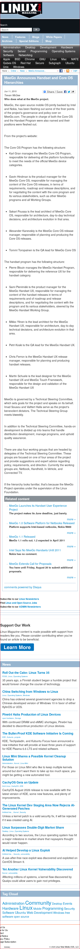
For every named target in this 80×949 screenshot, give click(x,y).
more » (71, 519)
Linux (10, 676)
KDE (4, 737)
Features (20, 37)
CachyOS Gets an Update (20, 782)
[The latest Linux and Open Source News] (67, 70)
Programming (38, 51)
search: (4, 24)
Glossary (7, 947)
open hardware (8, 718)
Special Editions (29, 41)
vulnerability (25, 854)
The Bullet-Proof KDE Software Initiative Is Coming (37, 733)
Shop (48, 41)
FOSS (4, 676)
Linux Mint (24, 763)
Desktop (5, 831)
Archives (7, 41)
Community (38, 902)
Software (8, 55)
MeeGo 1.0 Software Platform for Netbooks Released (42, 523)
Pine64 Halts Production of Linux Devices (31, 714)
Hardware (10, 908)
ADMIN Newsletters (30, 606)
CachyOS (15, 786)
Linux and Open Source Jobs (21, 602)
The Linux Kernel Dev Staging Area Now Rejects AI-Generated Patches (38, 807)
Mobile (37, 908)
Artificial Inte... (7, 812)
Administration (7, 763)
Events (67, 903)
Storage (18, 718)
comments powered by (22, 587)
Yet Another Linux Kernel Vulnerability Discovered (37, 869)
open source (21, 916)
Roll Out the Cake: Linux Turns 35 (26, 672)
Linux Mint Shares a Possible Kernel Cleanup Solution (34, 758)
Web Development (39, 912)
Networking (25, 55)
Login (75, 70)
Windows (18, 67)
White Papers (54, 37)
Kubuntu (10, 737)
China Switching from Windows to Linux (30, 691)
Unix (6, 67)
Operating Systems (63, 51)
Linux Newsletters (29, 599)
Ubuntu (69, 63)
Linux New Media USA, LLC (67, 947)
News (5, 37)
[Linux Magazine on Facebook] (61, 70)
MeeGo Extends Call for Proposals (30, 564)
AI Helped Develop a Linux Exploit (26, 850)
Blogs (35, 37)
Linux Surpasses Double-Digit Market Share (33, 827)
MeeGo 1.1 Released (22, 536)
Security (23, 812)
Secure (39, 63)
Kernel (16, 763)
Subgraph (55, 63)
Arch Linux (6, 786)
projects (17, 737)
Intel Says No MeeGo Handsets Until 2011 (35, 550)
